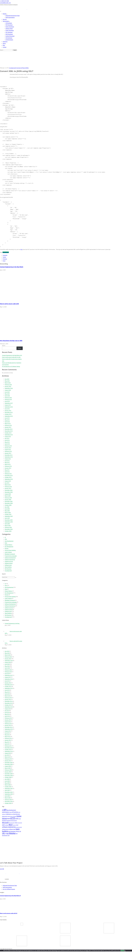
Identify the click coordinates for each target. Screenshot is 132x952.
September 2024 (9, 388)
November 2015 (9, 412)
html (4, 252)
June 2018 (7, 401)
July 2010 (7, 483)
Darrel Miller (26, 68)
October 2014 (8, 432)
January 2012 (8, 468)
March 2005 (8, 525)
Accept (122, 950)
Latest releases (8, 552)
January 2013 (8, 453)
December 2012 (8, 455)
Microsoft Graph (12, 822)
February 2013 (8, 451)
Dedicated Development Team (13, 15)
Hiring (4, 818)
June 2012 (7, 460)
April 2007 (7, 518)
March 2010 (8, 484)
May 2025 (7, 381)
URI (20, 831)
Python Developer (10, 26)
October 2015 (8, 414)
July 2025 (7, 379)
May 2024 (7, 394)
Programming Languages (11, 556)
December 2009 (8, 490)
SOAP (17, 825)
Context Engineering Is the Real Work (11, 267)
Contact (4, 47)
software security (9, 561)
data (12, 814)
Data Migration (16, 814)
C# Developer (9, 23)
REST (11, 824)
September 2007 (9, 516)
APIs (6, 539)
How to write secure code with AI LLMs (11, 357)
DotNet (19, 816)
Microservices (14, 820)
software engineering (9, 827)
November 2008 (9, 503)
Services (5, 19)
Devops (6, 548)
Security (14, 825)
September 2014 (9, 434)
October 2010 (8, 477)
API (5, 809)
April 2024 (7, 395)
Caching (16, 812)
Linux (20, 818)
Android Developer (10, 36)
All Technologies (9, 39)
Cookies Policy (116, 950)
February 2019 (8, 399)
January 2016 (8, 410)
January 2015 (8, 427)
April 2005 (7, 523)
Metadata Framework (10, 554)
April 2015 (7, 421)
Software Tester (9, 28)
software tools (12, 829)
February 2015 (8, 425)
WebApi (12, 833)
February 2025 (8, 384)
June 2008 (7, 508)
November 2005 (9, 520)
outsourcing (20, 822)
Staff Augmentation (10, 17)
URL (3, 833)
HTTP (12, 818)
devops (14, 816)
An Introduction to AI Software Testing (11, 366)
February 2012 (8, 466)
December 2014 (8, 429)
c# (12, 812)
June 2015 (7, 418)
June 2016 (7, 408)
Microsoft (5, 822)
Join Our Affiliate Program (9, 889)
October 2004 (8, 531)
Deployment (4, 816)
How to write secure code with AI (8, 913)
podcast (6, 825)
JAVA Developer (9, 34)
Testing (17, 831)
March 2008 (8, 512)
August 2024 (8, 390)
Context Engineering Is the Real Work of (10, 895)
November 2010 (9, 475)
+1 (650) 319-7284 (4, 1)
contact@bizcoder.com (5, 2)
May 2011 (7, 470)
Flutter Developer (10, 30)
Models (4, 13)
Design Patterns (8, 544)
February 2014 (8, 445)
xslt (8, 252)
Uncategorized (12, 68)
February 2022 (8, 397)
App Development (9, 541)
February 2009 (8, 497)
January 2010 (8, 488)
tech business (12, 831)
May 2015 (7, 419)
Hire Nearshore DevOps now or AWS (11, 340)
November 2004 (9, 529)
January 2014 (8, 447)
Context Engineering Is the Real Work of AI (12, 355)
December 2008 (8, 501)
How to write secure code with (9, 304)
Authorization (5, 812)
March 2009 (8, 495)
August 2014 (8, 436)
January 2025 (8, 386)
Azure (10, 812)
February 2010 (8, 486)
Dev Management (9, 546)
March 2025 (8, 382)
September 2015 (9, 416)
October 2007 (8, 514)
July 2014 (7, 438)
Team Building (8, 567)
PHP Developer (9, 25)
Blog (4, 45)
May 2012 (7, 462)
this (21, 249)
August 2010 (8, 481)
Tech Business (8, 568)
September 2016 (9, 406)
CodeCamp (8, 814)
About (4, 43)
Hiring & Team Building (10, 550)
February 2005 (8, 527)
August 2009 (8, 494)
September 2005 (9, 521)
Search (3, 345)
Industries (5, 41)
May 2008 (7, 510)
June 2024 (7, 392)
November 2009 (9, 492)
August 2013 (8, 449)
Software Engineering (10, 559)
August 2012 (8, 458)
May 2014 (7, 442)
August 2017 (8, 405)
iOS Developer (9, 38)
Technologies (6, 21)
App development (11, 810)
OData (16, 822)
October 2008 (8, 505)
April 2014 (7, 444)
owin (3, 825)
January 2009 (8, 499)
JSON (6, 252)
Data (6, 543)
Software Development (10, 557)
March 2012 (8, 464)
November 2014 (9, 431)
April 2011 (7, 471)
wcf (8, 833)
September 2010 (9, 479)
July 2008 (7, 507)
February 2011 (8, 473)
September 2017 (9, 403)
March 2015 (8, 423)
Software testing (8, 563)
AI (5, 537)
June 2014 (7, 440)
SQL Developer (9, 32)
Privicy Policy (108, 950)
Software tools (8, 565)
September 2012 (9, 457)
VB (5, 833)
